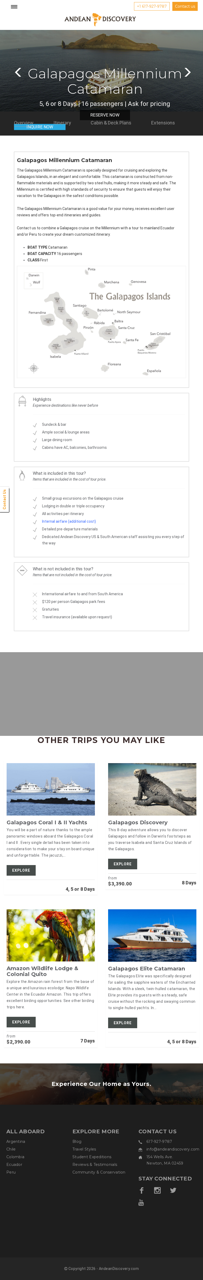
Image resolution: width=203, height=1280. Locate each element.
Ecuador (14, 1164)
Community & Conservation (99, 1172)
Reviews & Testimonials (94, 1164)
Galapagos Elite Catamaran (146, 968)
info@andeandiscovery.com (173, 1149)
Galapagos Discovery (138, 822)
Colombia (15, 1156)
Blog (76, 1141)
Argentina (15, 1141)
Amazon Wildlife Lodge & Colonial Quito (42, 971)
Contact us (185, 6)
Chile (11, 1149)
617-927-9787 (159, 1141)
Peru (11, 1172)
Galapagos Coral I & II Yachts (47, 822)
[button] (17, 71)
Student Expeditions (91, 1156)
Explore (21, 870)
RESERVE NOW (104, 115)
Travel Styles (84, 1149)
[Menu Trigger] (14, 7)
